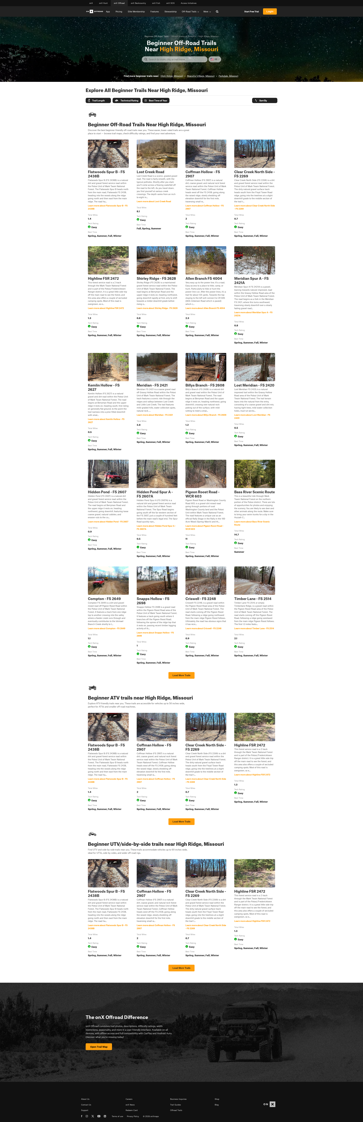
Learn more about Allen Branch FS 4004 (206, 295)
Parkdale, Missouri (228, 75)
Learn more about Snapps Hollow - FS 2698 (157, 616)
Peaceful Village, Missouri (201, 75)
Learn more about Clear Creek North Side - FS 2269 (254, 189)
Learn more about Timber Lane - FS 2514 (254, 616)
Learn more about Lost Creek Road (157, 189)
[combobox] (177, 59)
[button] (98, 100)
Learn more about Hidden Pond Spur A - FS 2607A (157, 509)
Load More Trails (181, 675)
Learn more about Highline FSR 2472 (108, 295)
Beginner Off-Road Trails (156, 36)
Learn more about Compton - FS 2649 (108, 616)
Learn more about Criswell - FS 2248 (206, 616)
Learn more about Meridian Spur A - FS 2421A (254, 295)
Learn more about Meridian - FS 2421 (157, 402)
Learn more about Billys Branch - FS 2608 (206, 402)
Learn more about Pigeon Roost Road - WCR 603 (206, 509)
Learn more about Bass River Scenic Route (254, 509)
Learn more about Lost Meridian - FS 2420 (254, 402)
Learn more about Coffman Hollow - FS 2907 (206, 189)
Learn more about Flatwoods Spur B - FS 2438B (108, 189)
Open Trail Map (98, 1046)
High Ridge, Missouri (172, 75)
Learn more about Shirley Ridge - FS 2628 (157, 295)
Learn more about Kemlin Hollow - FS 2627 (108, 402)
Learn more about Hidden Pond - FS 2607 (108, 509)
